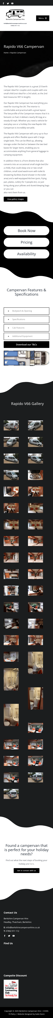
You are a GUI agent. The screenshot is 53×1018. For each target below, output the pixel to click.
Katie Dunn (40, 1014)
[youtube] (12, 3)
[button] (26, 311)
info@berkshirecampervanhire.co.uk (15, 23)
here (32, 864)
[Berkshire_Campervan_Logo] (15, 9)
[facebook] (3, 3)
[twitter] (8, 3)
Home (6, 53)
